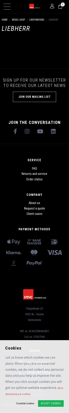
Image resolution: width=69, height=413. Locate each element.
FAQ (34, 168)
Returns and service (34, 174)
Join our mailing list (34, 96)
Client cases (34, 214)
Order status (34, 179)
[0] (60, 6)
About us (34, 203)
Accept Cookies (51, 403)
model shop (18, 19)
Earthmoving (37, 19)
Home (5, 19)
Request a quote (34, 208)
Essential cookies (25, 403)
